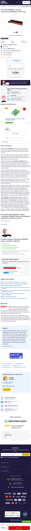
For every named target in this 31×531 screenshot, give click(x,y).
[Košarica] (19, 2)
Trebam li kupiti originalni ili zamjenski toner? (12, 285)
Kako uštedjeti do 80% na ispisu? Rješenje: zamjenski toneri (15, 283)
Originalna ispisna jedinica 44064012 (10, 266)
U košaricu (20, 528)
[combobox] (15, 66)
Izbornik (27, 2)
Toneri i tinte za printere (12, 6)
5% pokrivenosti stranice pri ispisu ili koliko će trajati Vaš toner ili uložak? (15, 288)
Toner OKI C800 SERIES (6, 221)
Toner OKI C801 (4, 222)
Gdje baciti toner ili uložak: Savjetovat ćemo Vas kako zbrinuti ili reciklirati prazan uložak (16, 291)
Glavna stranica (3, 6)
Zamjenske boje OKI (16, 365)
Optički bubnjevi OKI (6, 367)
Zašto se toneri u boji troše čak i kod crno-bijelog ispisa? (14, 298)
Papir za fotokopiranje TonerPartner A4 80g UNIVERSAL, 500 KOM (15, 119)
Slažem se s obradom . (10, 457)
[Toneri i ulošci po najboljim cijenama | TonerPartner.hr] (4, 2)
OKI (19, 6)
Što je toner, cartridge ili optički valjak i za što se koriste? (14, 282)
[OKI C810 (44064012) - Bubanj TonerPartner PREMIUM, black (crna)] (15, 29)
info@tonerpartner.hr (10, 386)
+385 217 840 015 (9, 382)
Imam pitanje (7, 389)
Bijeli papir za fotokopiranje (19, 367)
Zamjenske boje (5, 365)
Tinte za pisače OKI (19, 363)
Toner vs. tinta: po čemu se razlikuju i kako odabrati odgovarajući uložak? (13, 294)
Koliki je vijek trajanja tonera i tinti (9, 296)
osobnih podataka (14, 457)
